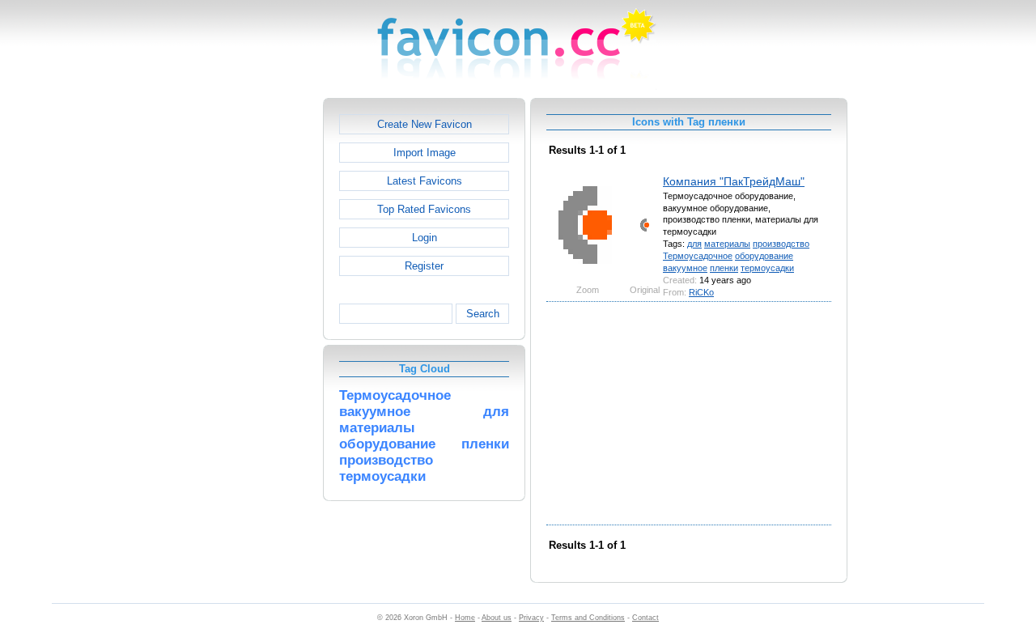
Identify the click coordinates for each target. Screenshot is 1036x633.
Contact (645, 618)
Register (424, 266)
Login (424, 238)
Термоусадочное (697, 256)
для (694, 244)
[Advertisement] (253, 341)
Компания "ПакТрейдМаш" (734, 181)
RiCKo (701, 292)
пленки (724, 268)
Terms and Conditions (588, 618)
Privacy (531, 618)
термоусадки (767, 268)
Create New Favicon (424, 124)
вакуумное (685, 268)
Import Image (424, 153)
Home (465, 618)
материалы (727, 244)
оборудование (764, 256)
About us (497, 618)
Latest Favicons (424, 181)
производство (781, 244)
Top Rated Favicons (424, 209)
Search (482, 314)
